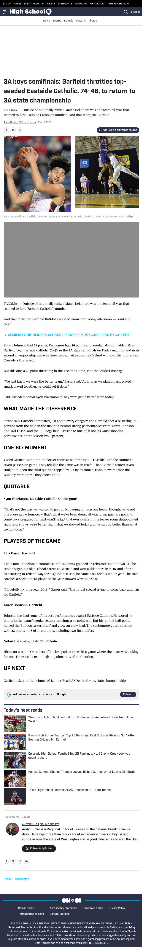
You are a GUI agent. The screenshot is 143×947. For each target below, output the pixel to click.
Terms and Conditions (31, 914)
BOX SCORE (90, 335)
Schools (68, 20)
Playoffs (81, 20)
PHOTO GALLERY (115, 335)
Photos (92, 20)
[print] (26, 861)
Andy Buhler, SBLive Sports (20, 122)
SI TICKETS (48, 3)
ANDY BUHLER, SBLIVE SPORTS (40, 824)
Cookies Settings (59, 914)
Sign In (135, 12)
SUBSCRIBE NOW (118, 3)
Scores (57, 20)
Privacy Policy (117, 908)
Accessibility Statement (63, 908)
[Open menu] (5, 12)
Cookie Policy (26, 908)
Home (7, 879)
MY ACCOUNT (98, 3)
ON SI (17, 3)
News (46, 20)
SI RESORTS (65, 3)
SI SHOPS (81, 3)
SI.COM (7, 3)
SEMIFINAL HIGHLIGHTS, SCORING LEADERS (43, 335)
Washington (22, 879)
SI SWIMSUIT (31, 3)
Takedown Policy (93, 908)
